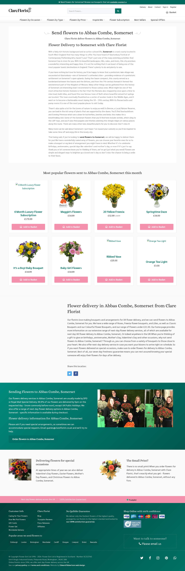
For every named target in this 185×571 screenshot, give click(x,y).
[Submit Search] (118, 11)
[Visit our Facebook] (150, 558)
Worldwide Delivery (16, 530)
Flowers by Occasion (30, 19)
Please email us (151, 543)
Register (173, 7)
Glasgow (65, 542)
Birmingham (34, 542)
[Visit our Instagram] (157, 558)
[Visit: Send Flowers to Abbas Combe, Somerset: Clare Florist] (75, 373)
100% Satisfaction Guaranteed (73, 499)
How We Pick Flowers (17, 519)
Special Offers (158, 19)
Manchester (46, 542)
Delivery (143, 7)
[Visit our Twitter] (141, 558)
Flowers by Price (78, 19)
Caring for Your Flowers (18, 516)
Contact (158, 7)
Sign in (165, 7)
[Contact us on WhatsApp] (174, 558)
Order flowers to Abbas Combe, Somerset (33, 439)
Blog (39, 516)
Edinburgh (14, 542)
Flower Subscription (120, 19)
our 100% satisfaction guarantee (80, 521)
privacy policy (21, 565)
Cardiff (56, 542)
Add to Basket (30, 227)
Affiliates (41, 526)
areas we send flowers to (29, 535)
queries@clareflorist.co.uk (59, 427)
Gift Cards (13, 523)
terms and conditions (40, 565)
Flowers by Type (55, 19)
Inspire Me (97, 19)
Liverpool (75, 542)
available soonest (118, 2)
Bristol (84, 542)
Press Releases (44, 523)
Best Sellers (140, 19)
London (24, 542)
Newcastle (93, 542)
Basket (172, 12)
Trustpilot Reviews (45, 519)
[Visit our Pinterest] (166, 558)
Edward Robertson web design (72, 565)
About (150, 7)
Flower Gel (13, 526)
